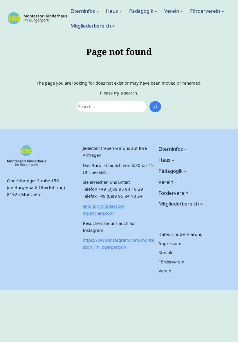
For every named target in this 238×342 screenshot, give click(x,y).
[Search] (155, 106)
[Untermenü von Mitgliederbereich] (113, 25)
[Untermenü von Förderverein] (222, 10)
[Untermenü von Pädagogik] (155, 10)
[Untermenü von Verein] (181, 10)
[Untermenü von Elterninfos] (97, 10)
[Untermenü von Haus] (120, 10)
